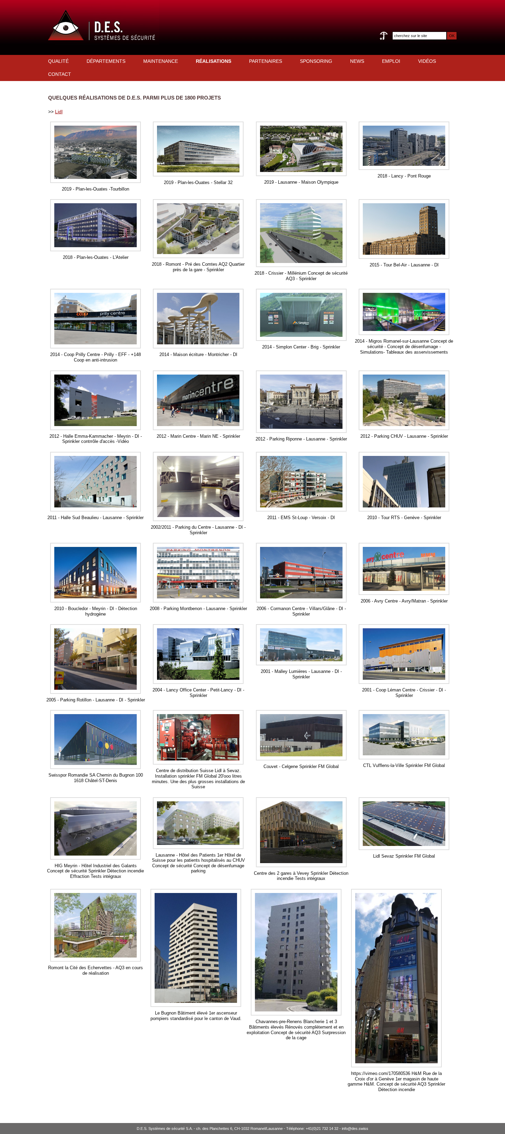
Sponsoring (316, 61)
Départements (106, 61)
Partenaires (265, 61)
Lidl (59, 111)
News (357, 61)
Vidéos (427, 61)
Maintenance (160, 61)
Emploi (391, 61)
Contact (59, 74)
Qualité (58, 61)
